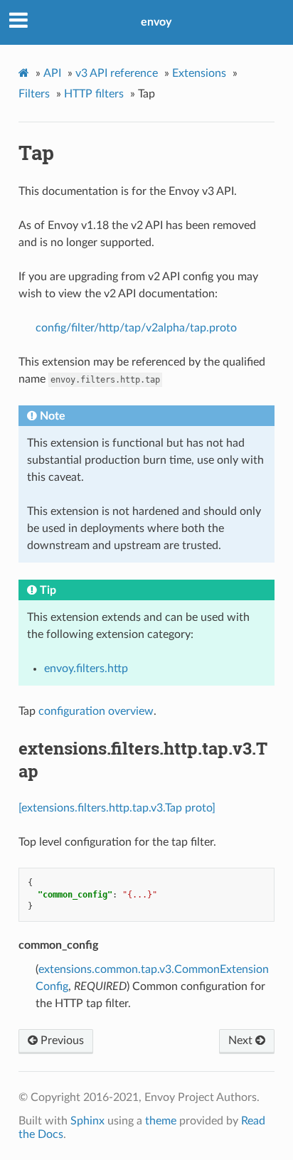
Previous (61, 1040)
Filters (34, 94)
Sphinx (87, 1121)
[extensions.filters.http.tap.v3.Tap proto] (116, 808)
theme (160, 1121)
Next (241, 1040)
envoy (156, 22)
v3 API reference (116, 73)
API (52, 73)
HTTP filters (94, 94)
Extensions (199, 73)
